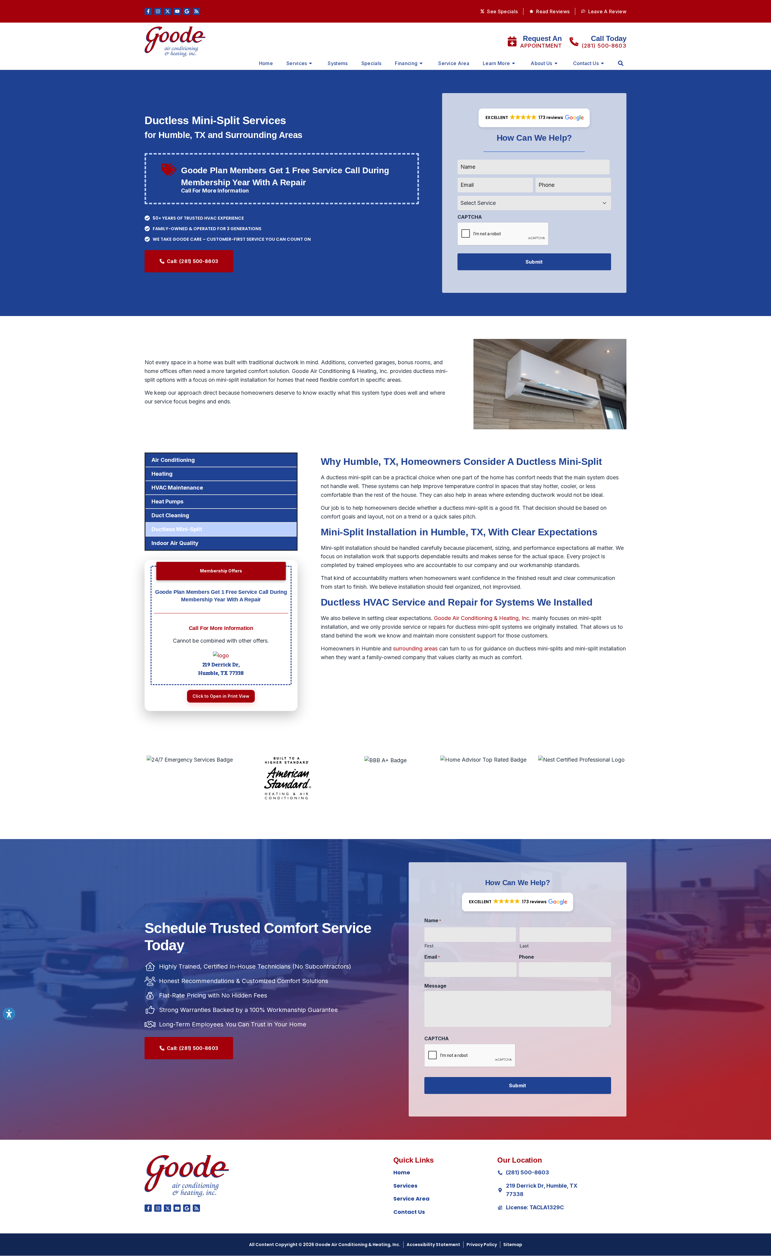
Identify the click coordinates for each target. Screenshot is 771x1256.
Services (296, 63)
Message (435, 985)
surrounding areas (415, 648)
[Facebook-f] (148, 11)
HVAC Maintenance (177, 487)
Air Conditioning (173, 460)
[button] (620, 63)
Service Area (453, 63)
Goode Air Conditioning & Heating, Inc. (482, 618)
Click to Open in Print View (220, 696)
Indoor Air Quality (174, 543)
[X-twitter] (167, 11)
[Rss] (196, 11)
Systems (338, 63)
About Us (541, 63)
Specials (371, 63)
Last (524, 945)
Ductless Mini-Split (176, 529)
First (428, 945)
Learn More (496, 63)
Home (266, 63)
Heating (162, 474)
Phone (526, 956)
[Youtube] (177, 11)
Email (432, 956)
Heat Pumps (167, 501)
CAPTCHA (469, 217)
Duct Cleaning (170, 515)
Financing (406, 63)
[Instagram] (157, 11)
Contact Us (586, 63)
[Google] (186, 11)
